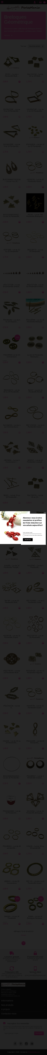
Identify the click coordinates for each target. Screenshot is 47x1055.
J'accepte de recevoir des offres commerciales (32, 535)
